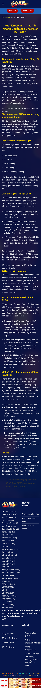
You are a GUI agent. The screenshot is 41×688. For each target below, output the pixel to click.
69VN (4, 581)
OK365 (5, 546)
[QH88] (20, 4)
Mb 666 (5, 575)
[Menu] (3, 4)
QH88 (4, 511)
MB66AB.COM (8, 593)
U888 (15, 578)
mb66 (10, 552)
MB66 (11, 575)
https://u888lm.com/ (10, 570)
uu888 (4, 613)
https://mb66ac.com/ (11, 572)
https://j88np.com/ (16, 613)
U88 (12, 543)
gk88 (4, 619)
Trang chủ (6, 17)
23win (11, 607)
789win (5, 584)
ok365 (12, 584)
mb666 (5, 607)
